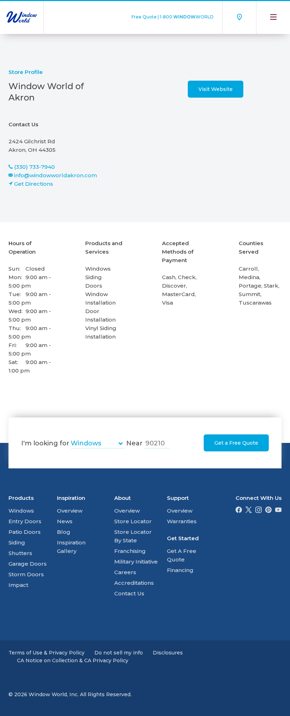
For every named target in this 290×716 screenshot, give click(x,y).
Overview (69, 510)
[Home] (21, 17)
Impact (18, 585)
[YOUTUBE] (278, 511)
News (64, 521)
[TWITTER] (248, 511)
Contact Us (129, 593)
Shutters (20, 553)
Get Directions (33, 183)
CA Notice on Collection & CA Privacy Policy (72, 660)
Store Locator (133, 521)
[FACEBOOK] (239, 511)
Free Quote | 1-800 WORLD (173, 16)
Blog (63, 532)
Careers (125, 572)
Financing (180, 570)
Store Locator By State (133, 536)
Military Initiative (136, 561)
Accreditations (134, 582)
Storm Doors (26, 574)
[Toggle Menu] (273, 17)
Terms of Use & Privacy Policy (46, 652)
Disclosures (168, 652)
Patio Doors (24, 532)
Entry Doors (24, 521)
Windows (21, 510)
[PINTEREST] (268, 511)
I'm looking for (45, 443)
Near (134, 443)
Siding (16, 542)
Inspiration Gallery (71, 546)
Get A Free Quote (181, 555)
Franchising (130, 551)
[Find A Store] (239, 17)
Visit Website (215, 89)
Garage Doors (27, 563)
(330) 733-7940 (34, 166)
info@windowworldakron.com (55, 175)
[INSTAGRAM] (258, 511)
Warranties (182, 521)
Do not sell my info (118, 652)
